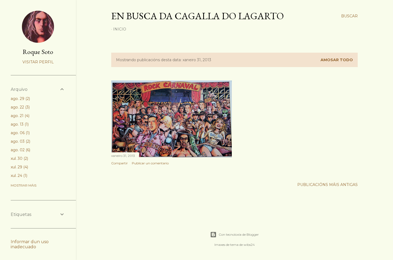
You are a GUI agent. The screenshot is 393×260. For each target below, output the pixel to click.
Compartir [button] (119, 163)
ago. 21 (19, 115)
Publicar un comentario (150, 163)
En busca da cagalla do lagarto (197, 16)
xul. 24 (18, 175)
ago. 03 (20, 141)
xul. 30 (19, 158)
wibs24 (249, 245)
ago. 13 (19, 124)
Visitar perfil (38, 62)
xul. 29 (19, 167)
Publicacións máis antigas (327, 184)
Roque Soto (38, 52)
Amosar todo (337, 59)
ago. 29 (20, 98)
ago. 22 (20, 107)
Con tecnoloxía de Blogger (239, 234)
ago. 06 (20, 132)
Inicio (119, 29)
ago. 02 (20, 150)
